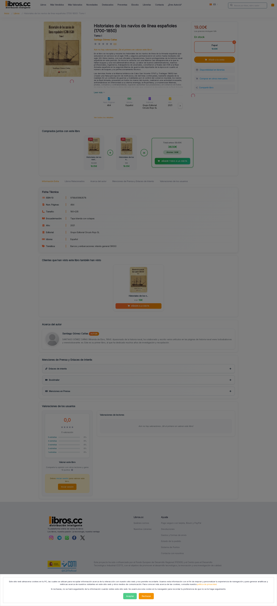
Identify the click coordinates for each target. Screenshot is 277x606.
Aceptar (130, 596)
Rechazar (146, 596)
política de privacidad (207, 584)
